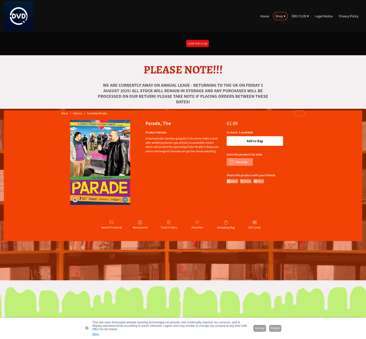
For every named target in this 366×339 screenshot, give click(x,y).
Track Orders (169, 227)
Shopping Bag (226, 227)
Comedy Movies (97, 113)
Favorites (197, 227)
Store (64, 113)
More (95, 334)
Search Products (111, 227)
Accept (259, 328)
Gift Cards (254, 227)
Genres (77, 113)
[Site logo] (18, 16)
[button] (240, 162)
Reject (275, 328)
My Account (140, 227)
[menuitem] (296, 113)
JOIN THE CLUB (197, 43)
